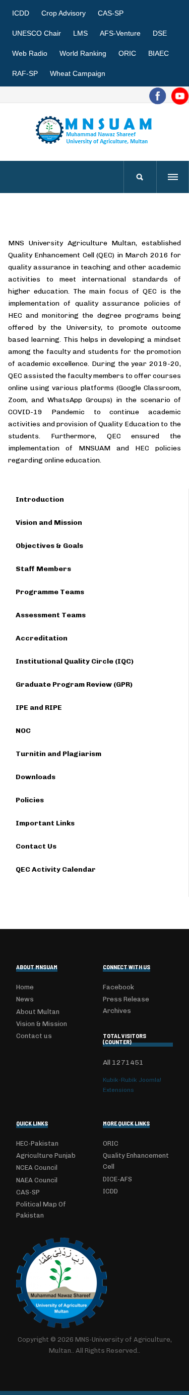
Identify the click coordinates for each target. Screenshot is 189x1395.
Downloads (35, 777)
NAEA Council (36, 1180)
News (25, 999)
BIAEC (158, 53)
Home (25, 987)
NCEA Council (36, 1167)
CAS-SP (110, 13)
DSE (160, 33)
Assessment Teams (51, 615)
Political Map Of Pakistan (41, 1209)
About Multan (37, 1011)
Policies (30, 800)
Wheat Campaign (77, 73)
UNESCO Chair (36, 33)
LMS (80, 33)
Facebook (118, 987)
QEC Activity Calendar (56, 869)
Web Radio (29, 53)
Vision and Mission (49, 522)
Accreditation (42, 638)
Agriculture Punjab (46, 1155)
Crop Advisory (63, 13)
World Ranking (82, 53)
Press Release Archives (126, 1004)
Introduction (40, 499)
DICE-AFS (117, 1179)
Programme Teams (50, 592)
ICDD (20, 13)
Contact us (34, 1036)
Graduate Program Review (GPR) (74, 684)
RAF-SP (25, 73)
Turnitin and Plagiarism (58, 754)
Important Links (45, 823)
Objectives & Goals (49, 545)
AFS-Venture (120, 33)
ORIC (127, 53)
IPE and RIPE (39, 707)
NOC (23, 730)
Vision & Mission (41, 1024)
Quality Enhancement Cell (136, 1161)
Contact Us (36, 846)
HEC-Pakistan (37, 1143)
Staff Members (43, 569)
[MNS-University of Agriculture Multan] (94, 130)
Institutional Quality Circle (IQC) (75, 661)
